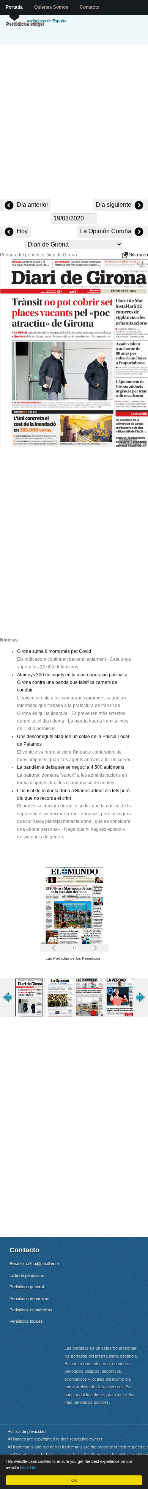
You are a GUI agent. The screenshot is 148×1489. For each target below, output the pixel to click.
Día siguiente (114, 204)
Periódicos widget (25, 23)
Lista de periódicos (26, 1275)
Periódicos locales (26, 1321)
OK (74, 1480)
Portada (14, 7)
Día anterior (31, 204)
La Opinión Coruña (106, 231)
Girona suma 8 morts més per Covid (54, 651)
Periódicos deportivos (29, 1298)
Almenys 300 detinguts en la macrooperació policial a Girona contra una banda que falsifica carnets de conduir (72, 682)
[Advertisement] (74, 123)
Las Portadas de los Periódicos (73, 958)
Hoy (21, 231)
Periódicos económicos (30, 1310)
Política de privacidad (27, 1431)
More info (28, 1467)
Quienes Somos (51, 7)
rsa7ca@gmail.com (41, 1263)
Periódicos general (26, 1287)
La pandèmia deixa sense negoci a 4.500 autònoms (70, 767)
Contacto (89, 7)
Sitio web (138, 255)
